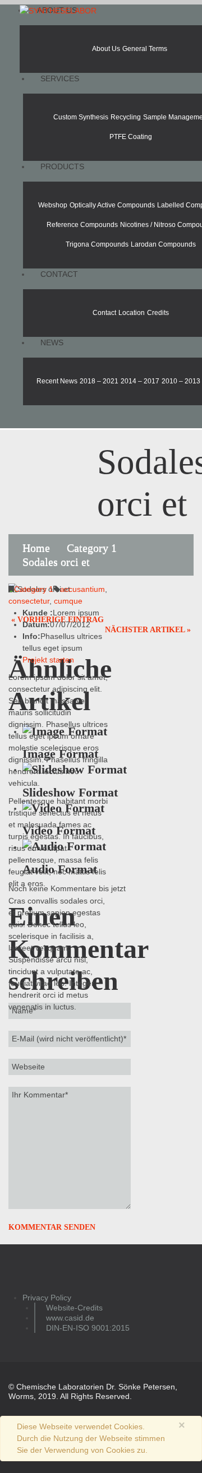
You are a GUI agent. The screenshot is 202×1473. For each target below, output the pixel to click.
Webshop (52, 205)
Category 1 (92, 547)
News (51, 342)
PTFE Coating (130, 137)
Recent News (56, 381)
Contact (59, 274)
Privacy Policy (46, 1297)
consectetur (28, 600)
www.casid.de (70, 1317)
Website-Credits (74, 1307)
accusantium (82, 589)
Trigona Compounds (97, 244)
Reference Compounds (82, 225)
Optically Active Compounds (112, 205)
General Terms (144, 49)
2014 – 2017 (140, 381)
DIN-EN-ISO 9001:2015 (88, 1327)
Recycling (126, 117)
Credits (158, 313)
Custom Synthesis (80, 117)
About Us (106, 49)
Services (59, 78)
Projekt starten (48, 659)
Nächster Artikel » (148, 630)
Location (131, 313)
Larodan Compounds (163, 244)
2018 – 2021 (99, 381)
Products (62, 166)
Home (36, 547)
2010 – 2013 (181, 381)
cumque (68, 600)
